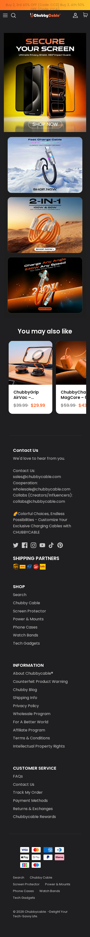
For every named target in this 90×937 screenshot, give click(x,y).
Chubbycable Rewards (34, 816)
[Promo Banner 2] (45, 225)
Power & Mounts (28, 619)
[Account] (74, 15)
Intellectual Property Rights (39, 746)
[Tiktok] (51, 545)
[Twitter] (15, 545)
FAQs (18, 776)
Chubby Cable (26, 603)
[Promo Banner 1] (45, 165)
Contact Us (23, 784)
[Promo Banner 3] (45, 285)
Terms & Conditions (31, 738)
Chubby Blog (25, 689)
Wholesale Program (31, 714)
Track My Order (28, 792)
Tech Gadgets (26, 643)
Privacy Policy (26, 706)
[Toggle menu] (5, 15)
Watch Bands (25, 635)
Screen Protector (29, 611)
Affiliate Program (29, 730)
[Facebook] (24, 545)
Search (19, 594)
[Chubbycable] (45, 15)
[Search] (16, 15)
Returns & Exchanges (33, 808)
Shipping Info (25, 697)
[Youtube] (42, 545)
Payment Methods (30, 800)
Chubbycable (35, 911)
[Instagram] (33, 545)
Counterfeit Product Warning (40, 681)
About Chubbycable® (33, 673)
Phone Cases (25, 627)
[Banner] (45, 82)
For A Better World (30, 722)
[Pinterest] (60, 545)
